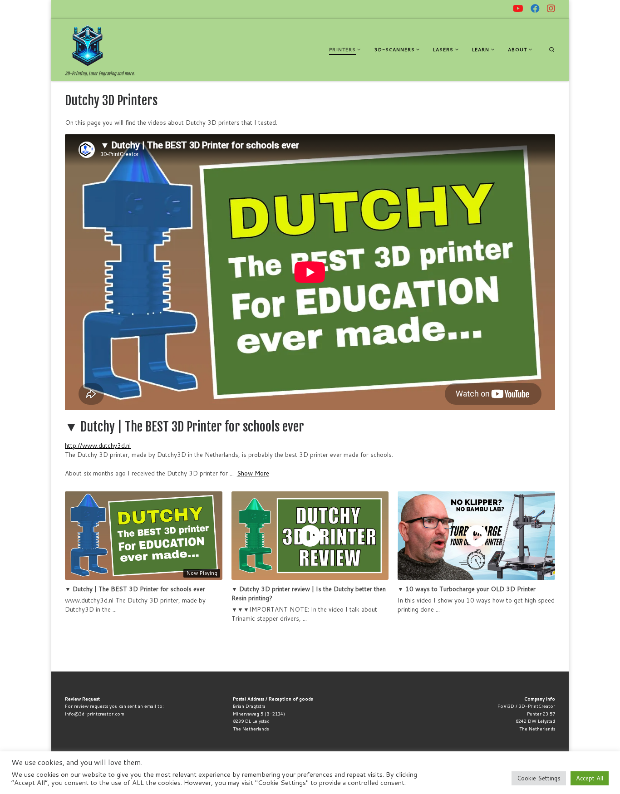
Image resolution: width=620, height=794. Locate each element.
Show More (253, 473)
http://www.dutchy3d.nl (98, 445)
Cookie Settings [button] (539, 778)
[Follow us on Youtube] (518, 8)
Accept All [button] (589, 778)
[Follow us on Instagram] (551, 8)
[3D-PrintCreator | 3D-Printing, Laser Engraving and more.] (87, 45)
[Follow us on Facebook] (535, 8)
